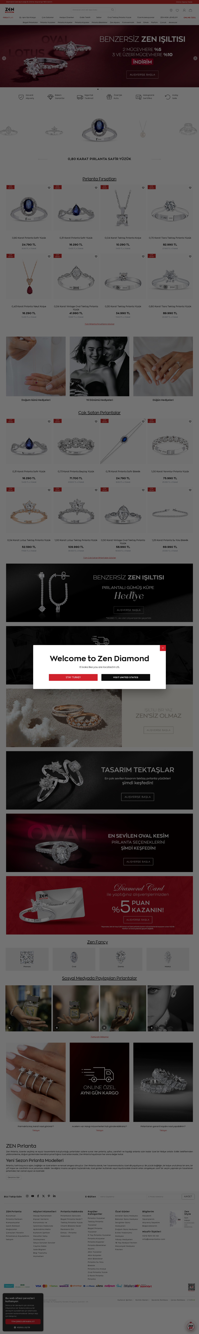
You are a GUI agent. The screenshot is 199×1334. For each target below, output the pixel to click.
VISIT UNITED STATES (125, 677)
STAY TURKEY (73, 677)
